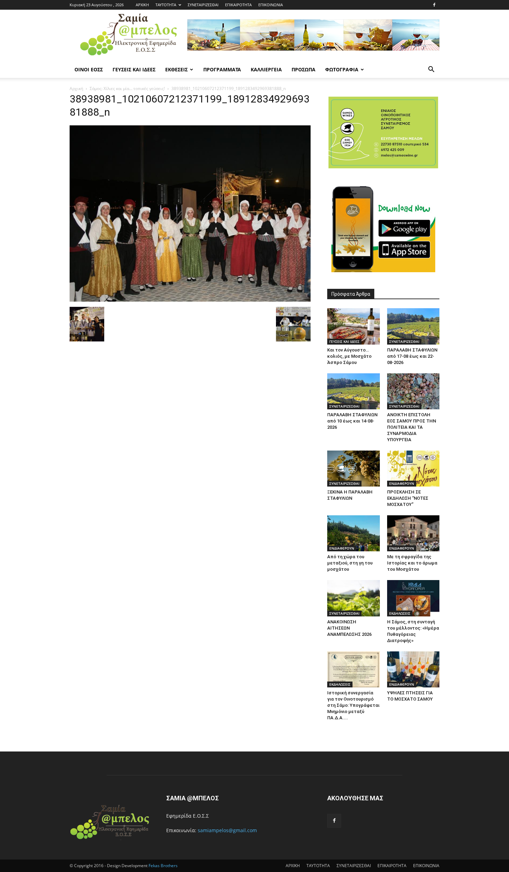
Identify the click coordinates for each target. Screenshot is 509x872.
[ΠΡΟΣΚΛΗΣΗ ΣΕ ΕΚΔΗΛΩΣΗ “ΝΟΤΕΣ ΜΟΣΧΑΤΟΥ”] (413, 469)
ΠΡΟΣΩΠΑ (303, 69)
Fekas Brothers (163, 866)
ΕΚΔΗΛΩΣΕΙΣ (399, 613)
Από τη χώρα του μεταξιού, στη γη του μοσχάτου (350, 563)
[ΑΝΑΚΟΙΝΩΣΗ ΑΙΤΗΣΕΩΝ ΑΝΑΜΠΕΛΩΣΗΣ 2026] (353, 598)
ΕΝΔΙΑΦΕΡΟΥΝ (401, 483)
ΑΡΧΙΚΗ (142, 4)
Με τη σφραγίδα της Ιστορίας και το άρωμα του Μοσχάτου (412, 563)
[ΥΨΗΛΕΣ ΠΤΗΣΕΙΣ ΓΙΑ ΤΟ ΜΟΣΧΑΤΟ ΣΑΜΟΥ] (413, 669)
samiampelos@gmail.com (227, 830)
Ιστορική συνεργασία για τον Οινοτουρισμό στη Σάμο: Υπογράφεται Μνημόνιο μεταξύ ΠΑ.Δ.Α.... (353, 705)
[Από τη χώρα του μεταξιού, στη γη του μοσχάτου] (353, 533)
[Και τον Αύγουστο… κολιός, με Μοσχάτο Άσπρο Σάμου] (353, 326)
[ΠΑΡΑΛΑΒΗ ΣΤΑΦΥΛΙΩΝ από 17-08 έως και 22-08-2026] (413, 326)
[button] (431, 70)
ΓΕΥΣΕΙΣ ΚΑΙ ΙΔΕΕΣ (134, 69)
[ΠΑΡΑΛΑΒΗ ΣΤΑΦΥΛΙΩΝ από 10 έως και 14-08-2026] (353, 391)
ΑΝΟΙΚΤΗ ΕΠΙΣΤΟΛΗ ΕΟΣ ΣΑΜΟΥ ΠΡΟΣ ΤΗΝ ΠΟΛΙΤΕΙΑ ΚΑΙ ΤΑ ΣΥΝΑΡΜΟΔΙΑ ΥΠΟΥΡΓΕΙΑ (411, 427)
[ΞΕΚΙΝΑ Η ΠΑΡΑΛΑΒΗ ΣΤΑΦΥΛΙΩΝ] (353, 469)
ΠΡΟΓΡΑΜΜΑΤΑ (222, 69)
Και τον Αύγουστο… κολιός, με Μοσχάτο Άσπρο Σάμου (349, 356)
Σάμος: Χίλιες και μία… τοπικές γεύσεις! (127, 88)
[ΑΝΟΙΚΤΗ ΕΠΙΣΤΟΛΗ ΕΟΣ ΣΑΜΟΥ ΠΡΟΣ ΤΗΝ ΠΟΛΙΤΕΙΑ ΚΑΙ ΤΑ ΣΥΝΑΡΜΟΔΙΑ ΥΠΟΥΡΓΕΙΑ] (413, 391)
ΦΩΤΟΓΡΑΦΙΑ (341, 69)
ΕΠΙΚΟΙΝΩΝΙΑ (270, 4)
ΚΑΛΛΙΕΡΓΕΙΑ (266, 69)
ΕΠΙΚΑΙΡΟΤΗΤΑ (238, 4)
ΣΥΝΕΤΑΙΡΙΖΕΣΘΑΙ (203, 4)
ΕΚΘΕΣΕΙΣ (176, 69)
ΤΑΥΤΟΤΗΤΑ (165, 4)
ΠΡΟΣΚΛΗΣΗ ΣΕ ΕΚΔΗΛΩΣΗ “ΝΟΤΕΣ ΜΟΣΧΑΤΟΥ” (407, 498)
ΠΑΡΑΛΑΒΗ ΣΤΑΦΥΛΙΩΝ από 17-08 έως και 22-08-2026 (412, 356)
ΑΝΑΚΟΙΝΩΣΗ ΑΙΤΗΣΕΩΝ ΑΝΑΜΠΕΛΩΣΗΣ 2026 (349, 628)
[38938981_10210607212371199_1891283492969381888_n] (190, 300)
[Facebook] (434, 5)
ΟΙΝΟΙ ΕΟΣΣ (88, 69)
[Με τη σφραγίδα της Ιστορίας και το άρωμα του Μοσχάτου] (413, 533)
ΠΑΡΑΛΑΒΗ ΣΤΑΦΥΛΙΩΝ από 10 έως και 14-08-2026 (352, 421)
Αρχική (76, 88)
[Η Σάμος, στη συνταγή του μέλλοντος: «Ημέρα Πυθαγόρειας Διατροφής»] (413, 598)
